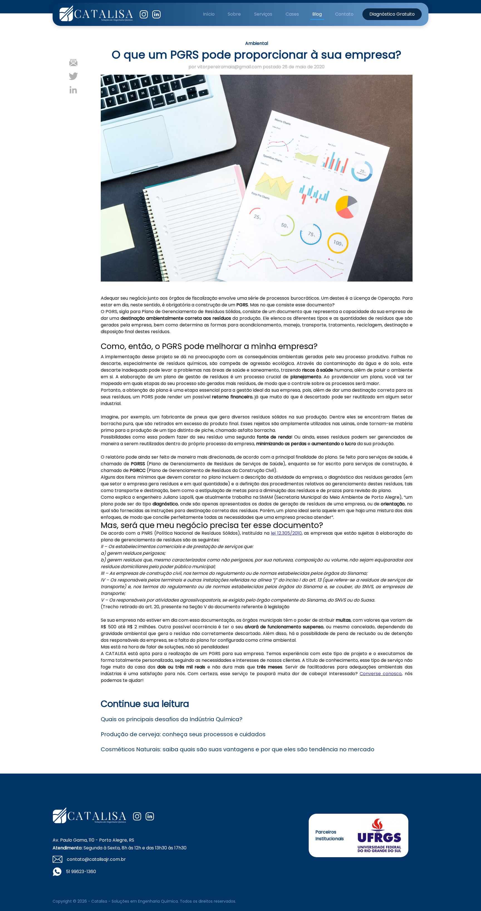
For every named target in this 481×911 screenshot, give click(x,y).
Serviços (263, 14)
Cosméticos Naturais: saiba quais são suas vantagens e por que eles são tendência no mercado (237, 749)
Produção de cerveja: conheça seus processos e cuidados (183, 734)
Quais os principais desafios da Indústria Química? (171, 719)
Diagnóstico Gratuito (392, 14)
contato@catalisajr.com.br (96, 859)
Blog (317, 14)
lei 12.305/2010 (286, 533)
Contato (344, 14)
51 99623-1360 (81, 871)
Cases (292, 14)
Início (209, 14)
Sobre (234, 14)
